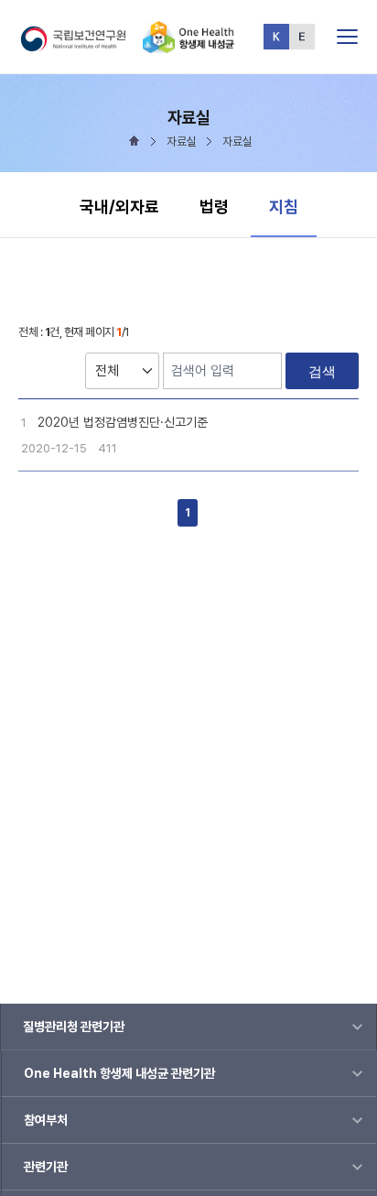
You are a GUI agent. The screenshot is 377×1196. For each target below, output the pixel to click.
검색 (322, 371)
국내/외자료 (119, 206)
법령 (214, 206)
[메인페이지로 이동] (188, 45)
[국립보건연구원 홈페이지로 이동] (80, 45)
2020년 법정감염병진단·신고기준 (123, 422)
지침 (292, 206)
